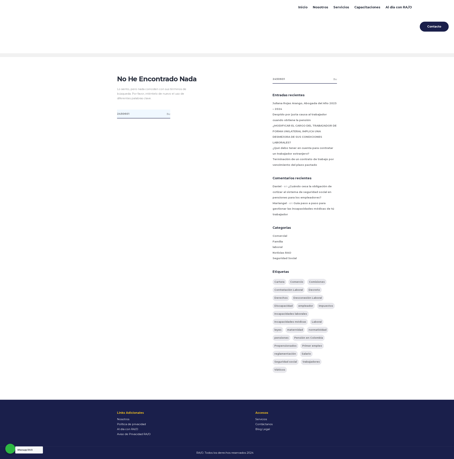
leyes (277, 329)
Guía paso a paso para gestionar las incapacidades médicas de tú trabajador (303, 208)
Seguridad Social (285, 258)
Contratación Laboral (288, 289)
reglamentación (285, 353)
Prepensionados (285, 345)
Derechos (281, 297)
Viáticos (279, 369)
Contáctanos (264, 424)
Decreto (314, 289)
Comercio (296, 281)
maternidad (295, 329)
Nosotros (320, 7)
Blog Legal (262, 429)
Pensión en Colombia (308, 337)
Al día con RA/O (399, 7)
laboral (278, 247)
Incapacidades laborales (290, 313)
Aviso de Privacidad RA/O (134, 434)
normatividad (317, 329)
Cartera (279, 281)
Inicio (303, 7)
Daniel (277, 186)
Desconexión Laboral (307, 297)
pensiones (281, 337)
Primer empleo (312, 345)
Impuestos (326, 305)
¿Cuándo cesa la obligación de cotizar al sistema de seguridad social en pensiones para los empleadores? (302, 192)
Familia (278, 241)
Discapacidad (283, 305)
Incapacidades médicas (290, 321)
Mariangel (280, 203)
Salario (306, 353)
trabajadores (311, 361)
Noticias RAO (282, 252)
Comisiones (317, 281)
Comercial (280, 235)
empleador (305, 305)
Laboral (317, 321)
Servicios (341, 7)
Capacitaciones (367, 7)
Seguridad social (285, 361)
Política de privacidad (131, 424)
